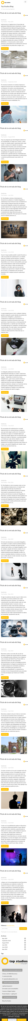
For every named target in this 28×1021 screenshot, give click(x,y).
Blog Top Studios (6, 1001)
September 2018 (13, 940)
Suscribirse (23, 928)
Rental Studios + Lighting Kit (9, 993)
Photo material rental (10, 982)
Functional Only (12, 1019)
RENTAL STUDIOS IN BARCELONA (12, 970)
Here (18, 1016)
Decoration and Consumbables (9, 988)
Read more (5, 48)
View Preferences (22, 1019)
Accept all (4, 1019)
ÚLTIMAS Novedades (9, 997)
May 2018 (13, 949)
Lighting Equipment (6, 986)
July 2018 (13, 945)
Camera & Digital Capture (8, 991)
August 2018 (13, 942)
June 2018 (13, 947)
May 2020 (13, 938)
